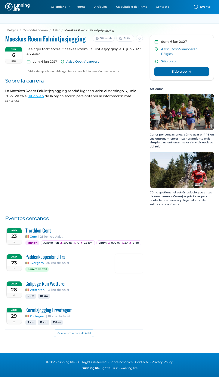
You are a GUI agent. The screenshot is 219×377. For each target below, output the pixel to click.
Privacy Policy (162, 362)
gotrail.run (110, 368)
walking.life (129, 368)
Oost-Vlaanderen (35, 30)
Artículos (100, 6)
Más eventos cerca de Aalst (74, 333)
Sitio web (168, 61)
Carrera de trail (37, 269)
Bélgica (12, 30)
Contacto (162, 6)
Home (81, 6)
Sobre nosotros (121, 362)
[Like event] (139, 38)
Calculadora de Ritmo (131, 6)
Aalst (56, 30)
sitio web (36, 96)
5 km (31, 296)
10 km (44, 296)
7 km (31, 322)
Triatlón (32, 242)
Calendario (58, 6)
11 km (43, 322)
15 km (57, 322)
